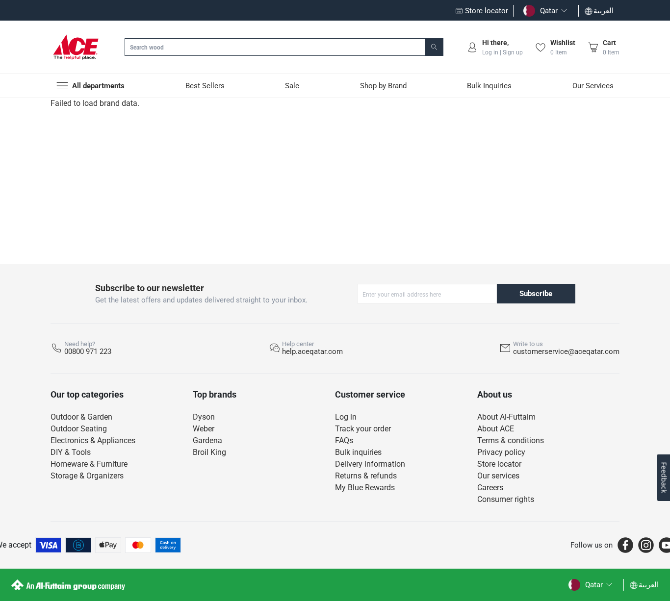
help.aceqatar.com (312, 351)
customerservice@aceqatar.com (566, 351)
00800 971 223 (87, 351)
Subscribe (535, 293)
